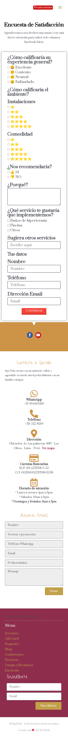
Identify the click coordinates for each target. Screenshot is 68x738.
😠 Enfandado (22, 81)
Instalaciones (21, 102)
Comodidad (20, 134)
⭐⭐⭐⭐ (18, 121)
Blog (8, 649)
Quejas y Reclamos (19, 665)
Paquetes (12, 644)
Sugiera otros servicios (31, 238)
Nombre (16, 262)
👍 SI (14, 172)
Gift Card (12, 639)
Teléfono (16, 278)
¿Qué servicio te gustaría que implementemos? (33, 213)
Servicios (11, 633)
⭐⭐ (14, 112)
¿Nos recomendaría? (29, 167)
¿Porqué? (17, 185)
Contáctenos (14, 655)
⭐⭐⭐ (16, 116)
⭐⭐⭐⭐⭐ (21, 126)
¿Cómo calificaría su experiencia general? (29, 60)
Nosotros (11, 660)
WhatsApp (34, 400)
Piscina (16, 225)
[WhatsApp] (34, 394)
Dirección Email (24, 294)
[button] (43, 7)
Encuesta (12, 670)
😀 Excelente (21, 67)
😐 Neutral (19, 77)
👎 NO (15, 177)
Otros (15, 230)
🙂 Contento (20, 72)
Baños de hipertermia (28, 220)
